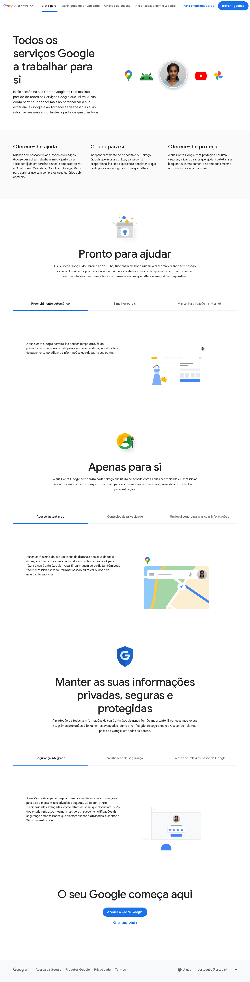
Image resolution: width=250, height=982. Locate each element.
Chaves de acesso (117, 6)
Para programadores (198, 6)
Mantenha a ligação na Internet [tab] (199, 304)
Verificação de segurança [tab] (125, 758)
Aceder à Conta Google (125, 912)
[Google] (20, 970)
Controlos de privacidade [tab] (125, 517)
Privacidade (102, 970)
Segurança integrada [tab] (50, 758)
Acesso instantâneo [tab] (50, 517)
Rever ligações (233, 6)
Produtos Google (78, 970)
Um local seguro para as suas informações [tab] (199, 517)
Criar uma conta (125, 923)
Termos (120, 970)
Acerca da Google (48, 970)
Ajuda (187, 970)
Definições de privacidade (81, 6)
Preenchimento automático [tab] (50, 304)
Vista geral (49, 6)
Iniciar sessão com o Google (155, 6)
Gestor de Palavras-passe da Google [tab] (199, 758)
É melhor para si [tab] (125, 304)
